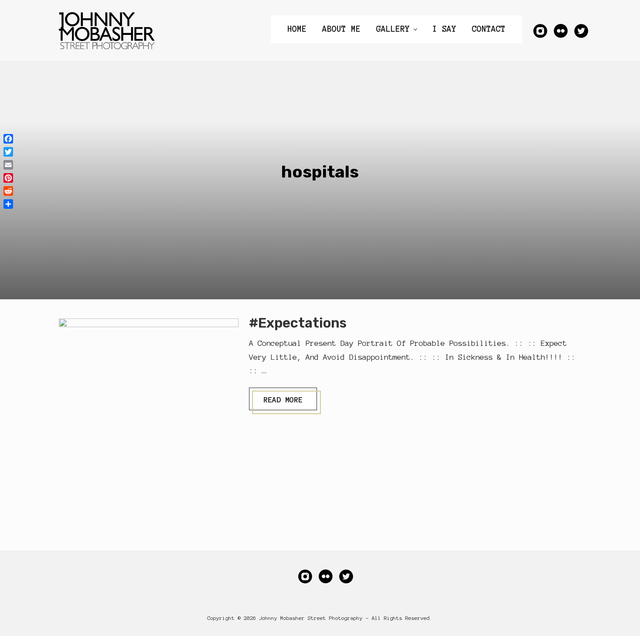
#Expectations (298, 323)
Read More (283, 402)
